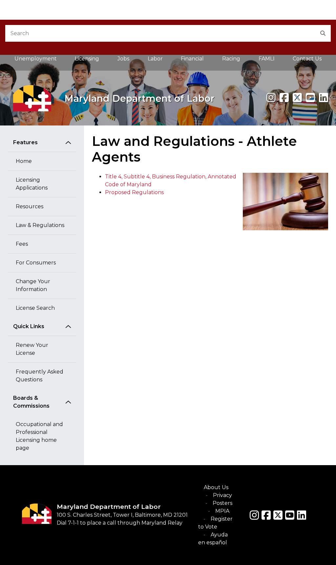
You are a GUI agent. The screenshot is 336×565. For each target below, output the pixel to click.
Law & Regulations (40, 225)
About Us (216, 487)
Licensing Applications (32, 184)
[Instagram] (271, 97)
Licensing (87, 59)
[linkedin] (323, 97)
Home (24, 161)
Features (25, 142)
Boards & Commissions (31, 402)
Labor (155, 59)
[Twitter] (278, 515)
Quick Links (28, 326)
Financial (192, 59)
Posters (222, 503)
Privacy (222, 495)
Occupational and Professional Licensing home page (39, 436)
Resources (29, 206)
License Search (35, 308)
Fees (22, 244)
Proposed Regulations (134, 192)
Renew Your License (32, 349)
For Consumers (36, 263)
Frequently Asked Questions (39, 376)
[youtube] (310, 97)
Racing (231, 59)
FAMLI (271, 60)
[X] (297, 97)
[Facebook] (284, 97)
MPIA (222, 511)
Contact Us (307, 59)
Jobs (123, 59)
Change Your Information (33, 285)
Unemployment (35, 59)
